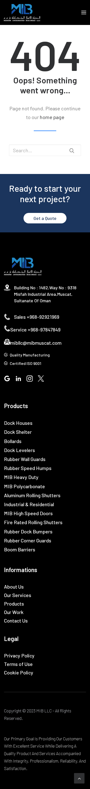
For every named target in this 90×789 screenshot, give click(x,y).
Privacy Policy (19, 655)
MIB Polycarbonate (24, 486)
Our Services (17, 595)
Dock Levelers (19, 450)
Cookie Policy (18, 672)
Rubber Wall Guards (25, 459)
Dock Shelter (18, 432)
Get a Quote (45, 218)
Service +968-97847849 (35, 329)
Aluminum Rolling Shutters (32, 495)
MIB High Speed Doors (28, 513)
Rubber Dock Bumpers (28, 531)
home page (52, 117)
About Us (14, 587)
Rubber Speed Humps (28, 468)
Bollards (13, 441)
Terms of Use (18, 664)
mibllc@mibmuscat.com (36, 343)
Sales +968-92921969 (36, 317)
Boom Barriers (19, 549)
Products (14, 604)
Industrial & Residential (29, 504)
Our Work (14, 612)
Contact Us (16, 621)
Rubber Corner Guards (27, 540)
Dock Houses (18, 423)
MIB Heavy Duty (21, 477)
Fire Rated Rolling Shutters (33, 522)
